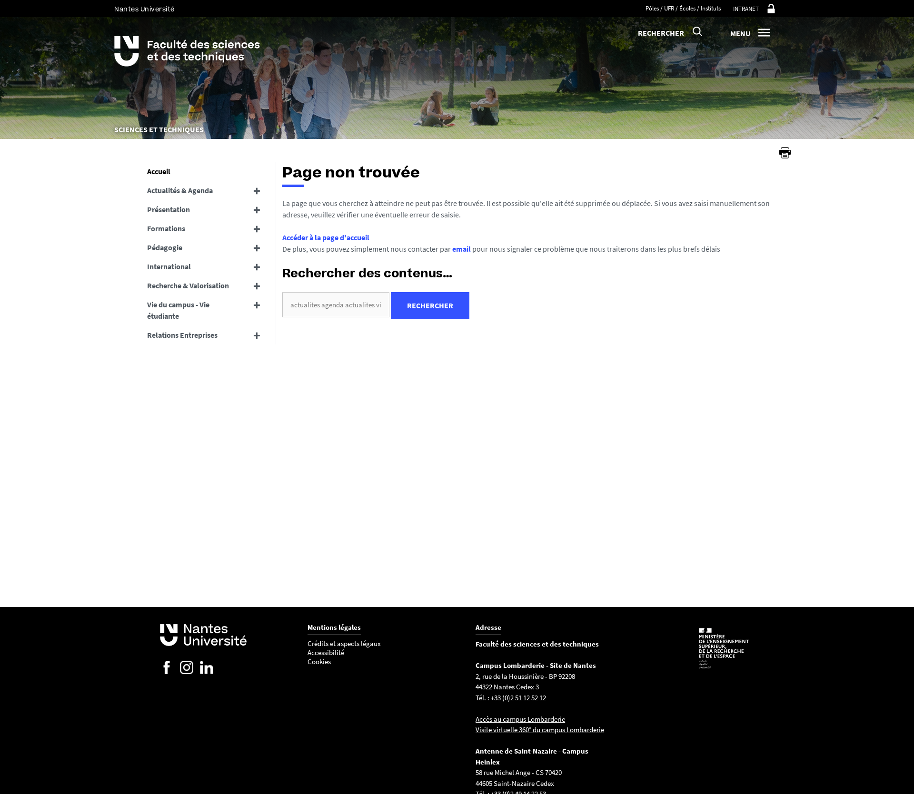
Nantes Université (144, 9)
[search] (335, 304)
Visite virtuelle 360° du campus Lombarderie (540, 729)
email (461, 249)
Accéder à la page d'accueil (325, 237)
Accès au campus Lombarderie (520, 719)
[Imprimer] (785, 153)
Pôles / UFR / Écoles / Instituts (683, 8)
